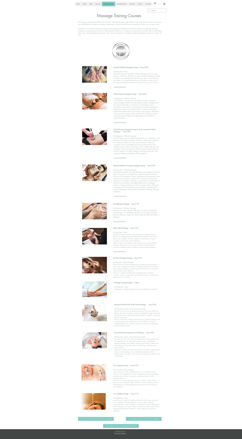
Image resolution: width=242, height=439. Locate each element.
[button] (164, 3)
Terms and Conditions (120, 433)
